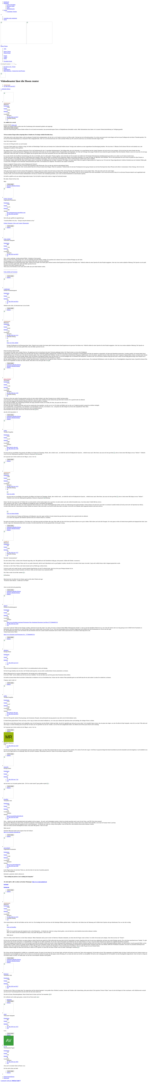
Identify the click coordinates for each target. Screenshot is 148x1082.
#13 (8, 747)
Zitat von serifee (11, 494)
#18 (8, 987)
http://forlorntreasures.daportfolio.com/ (16, 212)
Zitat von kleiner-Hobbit (13, 513)
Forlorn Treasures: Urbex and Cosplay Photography (16, 223)
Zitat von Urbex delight (12, 342)
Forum (5, 55)
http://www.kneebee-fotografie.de (15, 816)
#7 (7, 450)
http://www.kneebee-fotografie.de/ (12, 832)
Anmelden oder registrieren (10, 18)
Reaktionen (6, 106)
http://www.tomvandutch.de (13, 864)
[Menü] (1, 14)
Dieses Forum (7, 53)
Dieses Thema (7, 51)
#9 (7, 555)
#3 (7, 255)
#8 (7, 489)
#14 (8, 781)
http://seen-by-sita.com (12, 447)
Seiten (5, 58)
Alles (5, 48)
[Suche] (15, 64)
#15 (8, 818)
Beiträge (6, 111)
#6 (7, 395)
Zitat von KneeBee (11, 927)
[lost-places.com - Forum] (26, 43)
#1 (7, 119)
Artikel (5, 57)
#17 (8, 919)
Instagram (6, 887)
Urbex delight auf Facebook (10, 272)
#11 (8, 664)
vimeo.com (14, 125)
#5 (7, 338)
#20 (8, 1063)
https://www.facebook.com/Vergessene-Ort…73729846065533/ (19, 634)
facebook (6, 884)
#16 (8, 867)
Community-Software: (11, 1080)
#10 (8, 625)
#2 (7, 215)
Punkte (5, 108)
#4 (7, 303)
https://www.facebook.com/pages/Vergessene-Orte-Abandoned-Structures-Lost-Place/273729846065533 (32, 622)
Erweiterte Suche (8, 61)
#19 (8, 1028)
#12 (8, 715)
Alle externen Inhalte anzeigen (11, 128)
